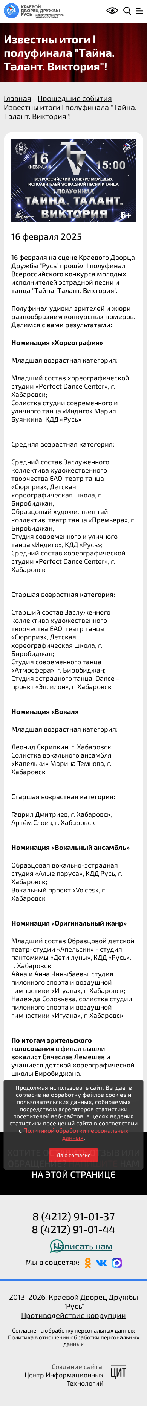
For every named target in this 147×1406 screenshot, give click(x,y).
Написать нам (83, 1245)
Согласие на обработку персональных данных (73, 1330)
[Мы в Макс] (117, 1261)
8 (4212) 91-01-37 (73, 1216)
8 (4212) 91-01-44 (73, 1229)
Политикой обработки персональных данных (76, 1134)
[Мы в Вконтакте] (101, 1261)
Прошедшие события (75, 97)
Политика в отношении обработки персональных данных (73, 1340)
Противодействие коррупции (73, 1314)
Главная (17, 97)
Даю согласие (74, 1155)
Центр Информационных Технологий (64, 1379)
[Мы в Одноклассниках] (88, 1261)
